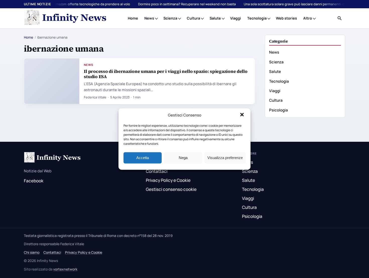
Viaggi (235, 18)
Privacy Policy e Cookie (168, 180)
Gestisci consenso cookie (171, 189)
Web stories (286, 18)
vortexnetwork (65, 269)
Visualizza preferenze (225, 158)
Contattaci (156, 171)
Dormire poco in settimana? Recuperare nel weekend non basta (187, 4)
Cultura (193, 18)
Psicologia (278, 110)
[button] (242, 115)
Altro (307, 18)
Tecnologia (257, 18)
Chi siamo (31, 252)
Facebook (33, 181)
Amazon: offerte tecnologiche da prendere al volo (92, 4)
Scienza (170, 18)
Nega (183, 158)
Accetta (142, 158)
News (149, 18)
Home (133, 18)
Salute (215, 18)
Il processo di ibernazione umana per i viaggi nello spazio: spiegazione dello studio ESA (165, 74)
